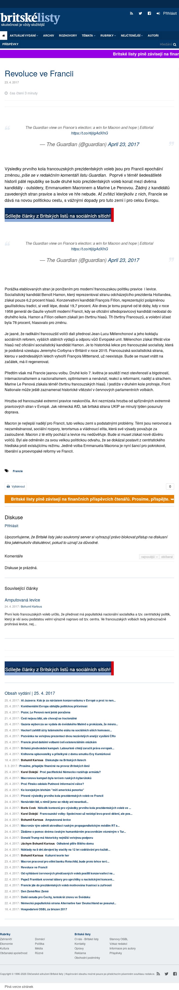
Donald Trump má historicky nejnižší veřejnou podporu (57, 837)
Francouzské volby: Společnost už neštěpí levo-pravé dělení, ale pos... (86, 813)
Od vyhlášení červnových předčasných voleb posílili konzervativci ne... (68, 873)
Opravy (79, 948)
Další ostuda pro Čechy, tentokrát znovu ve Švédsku (55, 897)
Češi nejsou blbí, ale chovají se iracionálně (49, 718)
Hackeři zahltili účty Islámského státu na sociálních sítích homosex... (66, 730)
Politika (39, 943)
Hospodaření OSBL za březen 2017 (44, 909)
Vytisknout (18, 486)
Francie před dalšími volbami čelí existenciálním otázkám (59, 742)
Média (39, 948)
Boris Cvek (28, 808)
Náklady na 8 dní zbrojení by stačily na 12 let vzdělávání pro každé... (65, 849)
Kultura (4, 948)
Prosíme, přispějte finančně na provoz (54, 766)
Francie (18, 471)
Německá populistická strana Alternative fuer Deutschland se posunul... (68, 903)
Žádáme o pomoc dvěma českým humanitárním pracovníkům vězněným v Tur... (73, 831)
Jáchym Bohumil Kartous (38, 843)
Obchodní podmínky (87, 957)
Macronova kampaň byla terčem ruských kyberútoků (56, 778)
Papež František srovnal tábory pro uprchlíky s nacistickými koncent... (67, 879)
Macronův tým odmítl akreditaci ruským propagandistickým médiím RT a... (70, 825)
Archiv (48, 35)
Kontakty (80, 943)
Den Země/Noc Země (35, 891)
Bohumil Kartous (31, 606)
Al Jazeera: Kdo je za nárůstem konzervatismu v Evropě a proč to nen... (68, 700)
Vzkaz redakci (118, 943)
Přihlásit (169, 13)
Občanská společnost (13, 953)
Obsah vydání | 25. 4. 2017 (30, 693)
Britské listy (32, 20)
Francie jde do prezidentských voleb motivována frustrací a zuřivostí (66, 885)
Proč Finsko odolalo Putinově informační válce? (52, 784)
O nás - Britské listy (87, 939)
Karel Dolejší (29, 772)
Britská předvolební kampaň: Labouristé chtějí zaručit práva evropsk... (67, 748)
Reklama (80, 953)
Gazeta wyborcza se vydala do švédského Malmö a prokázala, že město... (69, 724)
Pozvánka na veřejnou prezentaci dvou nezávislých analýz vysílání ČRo (68, 736)
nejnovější (148, 556)
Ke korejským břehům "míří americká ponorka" (52, 790)
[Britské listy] (59, 215)
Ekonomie (6, 943)
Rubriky (107, 35)
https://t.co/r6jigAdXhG (89, 133)
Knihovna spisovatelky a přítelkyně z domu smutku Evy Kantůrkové (66, 754)
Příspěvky (10, 44)
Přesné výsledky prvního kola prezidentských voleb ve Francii (62, 796)
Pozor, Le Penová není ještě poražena (45, 712)
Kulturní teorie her (57, 855)
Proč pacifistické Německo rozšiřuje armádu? (70, 772)
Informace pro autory (123, 948)
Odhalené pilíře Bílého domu (75, 843)
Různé (39, 953)
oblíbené (167, 556)
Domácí (40, 939)
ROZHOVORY (68, 35)
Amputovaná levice (22, 600)
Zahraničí (6, 939)
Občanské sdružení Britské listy (45, 974)
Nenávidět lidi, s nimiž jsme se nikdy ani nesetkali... (54, 802)
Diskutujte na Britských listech (65, 760)
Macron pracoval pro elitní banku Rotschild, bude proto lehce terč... (65, 861)
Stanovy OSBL (119, 939)
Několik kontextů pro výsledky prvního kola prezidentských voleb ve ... (84, 808)
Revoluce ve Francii (34, 867)
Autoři (153, 35)
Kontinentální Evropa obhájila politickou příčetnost (54, 706)
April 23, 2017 (123, 144)
